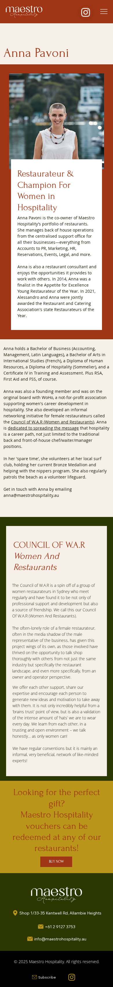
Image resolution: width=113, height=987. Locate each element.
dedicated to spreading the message (43, 428)
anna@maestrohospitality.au (31, 495)
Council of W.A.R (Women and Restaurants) (52, 422)
